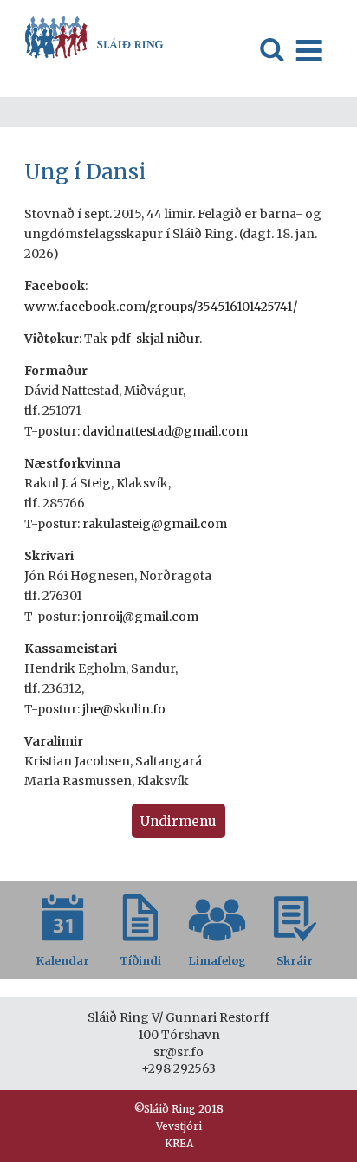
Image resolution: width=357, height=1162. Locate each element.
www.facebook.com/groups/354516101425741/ (160, 306)
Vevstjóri (179, 1126)
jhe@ (96, 709)
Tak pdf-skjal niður (141, 338)
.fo (158, 709)
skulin (131, 709)
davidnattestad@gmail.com (165, 431)
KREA (179, 1143)
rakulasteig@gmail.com (154, 524)
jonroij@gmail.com (140, 616)
